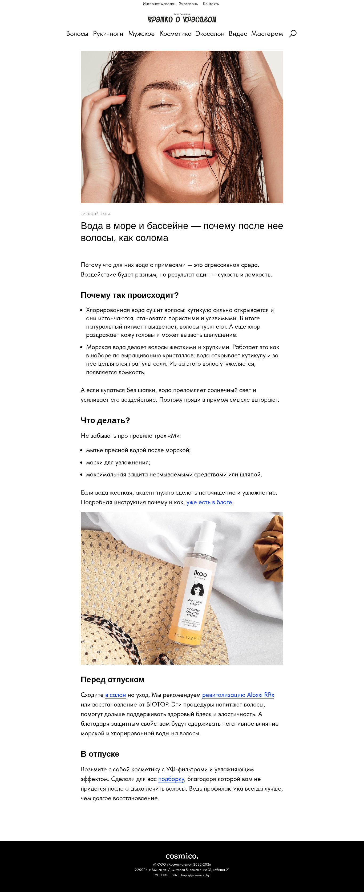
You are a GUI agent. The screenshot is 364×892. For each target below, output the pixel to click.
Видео (238, 33)
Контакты (211, 3)
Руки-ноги (108, 33)
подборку (171, 779)
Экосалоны (189, 3)
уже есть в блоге (209, 502)
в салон (115, 694)
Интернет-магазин (159, 3)
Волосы (77, 33)
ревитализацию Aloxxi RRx (238, 694)
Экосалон (210, 33)
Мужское (141, 33)
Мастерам (267, 33)
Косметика (175, 33)
